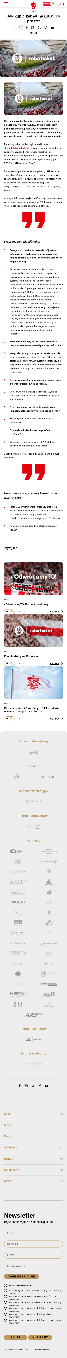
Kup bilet (40, 1337)
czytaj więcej (14, 1293)
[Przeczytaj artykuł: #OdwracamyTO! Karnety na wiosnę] (33, 578)
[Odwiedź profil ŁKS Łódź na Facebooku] (19, 1086)
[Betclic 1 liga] (49, 3)
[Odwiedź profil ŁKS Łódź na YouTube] (46, 1086)
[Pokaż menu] (6, 3)
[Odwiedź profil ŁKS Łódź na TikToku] (40, 1086)
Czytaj (54, 611)
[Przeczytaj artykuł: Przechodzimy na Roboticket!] (33, 630)
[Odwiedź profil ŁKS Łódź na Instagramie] (26, 1086)
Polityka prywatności (42, 1349)
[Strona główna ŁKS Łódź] (33, 5)
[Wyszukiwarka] (59, 3)
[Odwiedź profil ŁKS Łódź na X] (33, 1086)
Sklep (15, 1337)
